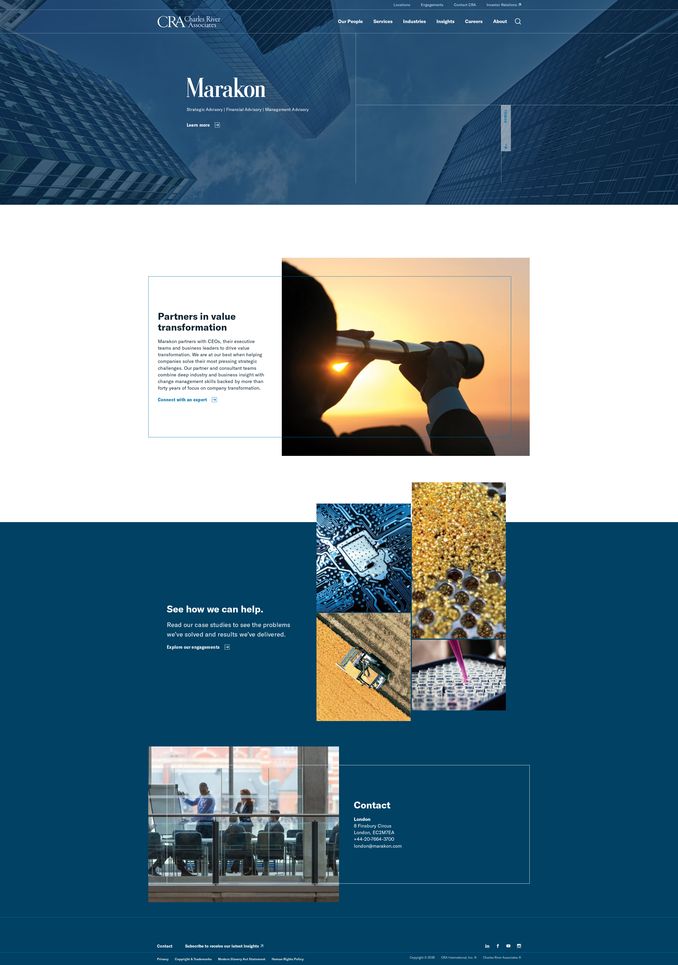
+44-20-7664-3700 (374, 839)
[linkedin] (487, 946)
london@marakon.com (378, 846)
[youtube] (508, 946)
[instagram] (519, 946)
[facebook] (498, 946)
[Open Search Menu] (518, 21)
